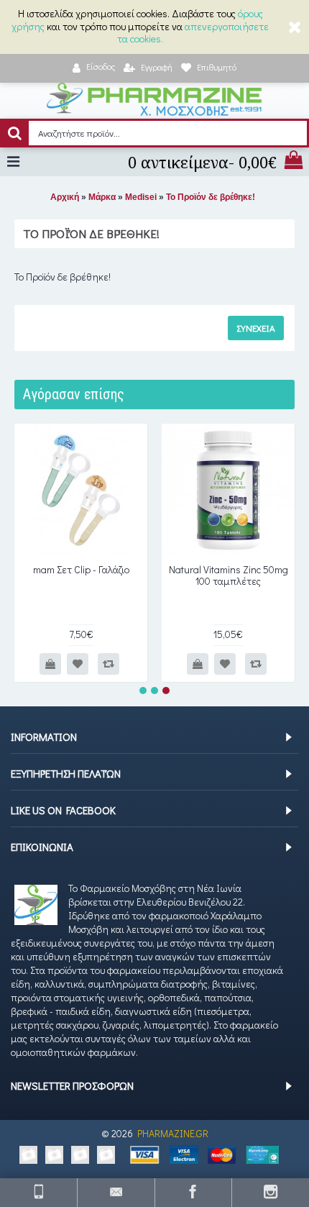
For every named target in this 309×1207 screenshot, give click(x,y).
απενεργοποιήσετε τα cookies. (193, 32)
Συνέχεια (255, 328)
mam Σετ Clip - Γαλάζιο (81, 569)
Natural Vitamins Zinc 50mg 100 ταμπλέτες (228, 574)
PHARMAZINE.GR (172, 1133)
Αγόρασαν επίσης (73, 394)
